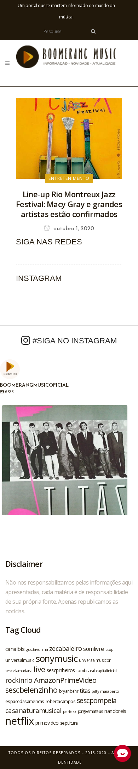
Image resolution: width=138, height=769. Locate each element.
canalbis (14, 648)
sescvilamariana (18, 670)
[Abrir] (64, 468)
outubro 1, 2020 (73, 229)
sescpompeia (96, 700)
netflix (19, 721)
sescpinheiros (61, 670)
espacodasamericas (24, 701)
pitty (95, 691)
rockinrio (19, 680)
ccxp (109, 649)
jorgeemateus (90, 711)
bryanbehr (69, 691)
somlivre (93, 649)
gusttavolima (37, 649)
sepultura (69, 723)
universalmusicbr (94, 660)
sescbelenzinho (31, 690)
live (39, 669)
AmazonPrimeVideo (65, 680)
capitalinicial (106, 670)
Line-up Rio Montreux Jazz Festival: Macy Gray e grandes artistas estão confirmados (69, 204)
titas (85, 691)
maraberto (109, 691)
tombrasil (85, 670)
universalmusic (19, 660)
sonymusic (57, 658)
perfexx (69, 711)
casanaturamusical (33, 710)
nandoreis (115, 710)
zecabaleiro (65, 648)
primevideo (47, 722)
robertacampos (60, 701)
